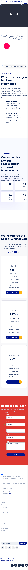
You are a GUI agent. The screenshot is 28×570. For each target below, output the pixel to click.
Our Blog (3, 509)
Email (7, 421)
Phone (7, 434)
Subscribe (22, 543)
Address (8, 427)
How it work (4, 521)
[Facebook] (2, 547)
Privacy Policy (4, 512)
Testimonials (4, 525)
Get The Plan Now (12, 292)
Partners (3, 523)
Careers (3, 504)
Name (7, 414)
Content (8, 441)
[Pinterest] (16, 547)
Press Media (4, 507)
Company (3, 502)
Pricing (3, 530)
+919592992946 (7, 488)
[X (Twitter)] (9, 547)
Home (11, 17)
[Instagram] (6, 547)
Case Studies (4, 528)
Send (15, 454)
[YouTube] (13, 547)
